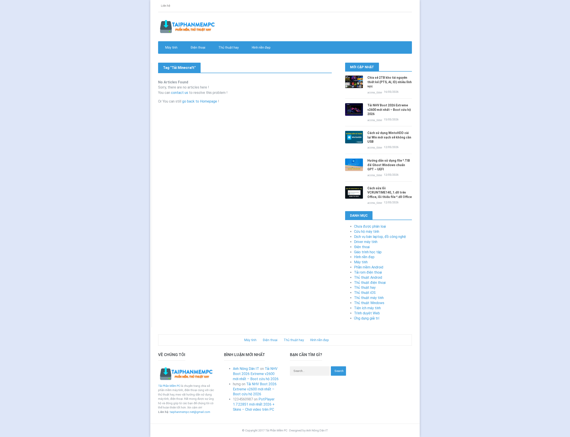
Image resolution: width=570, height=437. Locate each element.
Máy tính (361, 262)
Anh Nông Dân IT (246, 369)
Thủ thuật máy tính (369, 298)
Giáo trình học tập (368, 252)
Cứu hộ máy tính (366, 231)
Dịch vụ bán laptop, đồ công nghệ (380, 237)
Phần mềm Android (368, 267)
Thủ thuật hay (365, 287)
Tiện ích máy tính (367, 308)
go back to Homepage (199, 101)
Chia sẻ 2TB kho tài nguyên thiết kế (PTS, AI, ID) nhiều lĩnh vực (389, 82)
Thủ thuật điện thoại (370, 282)
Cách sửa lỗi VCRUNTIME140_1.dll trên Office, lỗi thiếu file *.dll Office (389, 192)
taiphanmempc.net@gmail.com (190, 412)
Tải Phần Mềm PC (169, 386)
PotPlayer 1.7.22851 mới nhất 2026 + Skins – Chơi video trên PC (254, 404)
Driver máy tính (365, 242)
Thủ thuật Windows (369, 303)
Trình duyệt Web (367, 313)
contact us (179, 93)
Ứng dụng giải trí (366, 318)
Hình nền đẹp (261, 47)
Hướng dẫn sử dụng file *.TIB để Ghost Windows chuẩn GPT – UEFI (388, 165)
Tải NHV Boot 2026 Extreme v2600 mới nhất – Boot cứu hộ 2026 (389, 109)
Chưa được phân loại (370, 226)
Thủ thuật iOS (365, 293)
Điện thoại (362, 247)
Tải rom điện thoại (368, 272)
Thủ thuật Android (368, 277)
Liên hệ (165, 5)
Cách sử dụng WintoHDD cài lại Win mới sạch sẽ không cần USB (389, 137)
